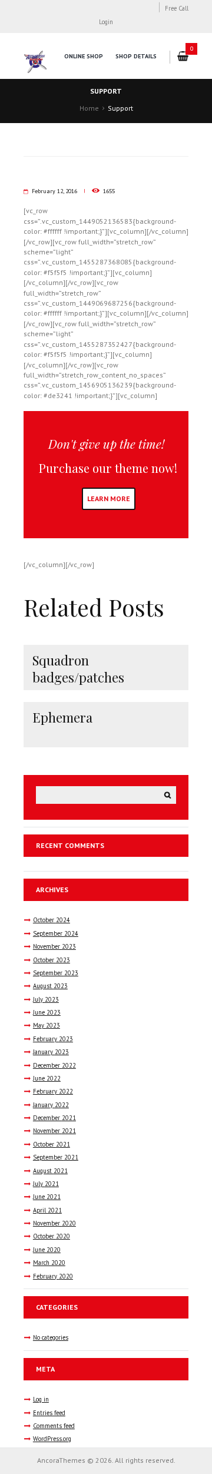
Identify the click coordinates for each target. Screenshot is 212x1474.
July (46, 999)
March (49, 1262)
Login (106, 22)
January (51, 1052)
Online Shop (83, 56)
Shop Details (136, 56)
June (47, 1012)
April (47, 1210)
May (46, 1025)
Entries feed (49, 1413)
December (54, 1065)
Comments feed (54, 1426)
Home (89, 108)
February (53, 1039)
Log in (41, 1399)
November (54, 946)
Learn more (108, 498)
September (55, 933)
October (51, 920)
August (50, 986)
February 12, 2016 (54, 191)
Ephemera (62, 717)
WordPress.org (52, 1439)
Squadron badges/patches (78, 668)
